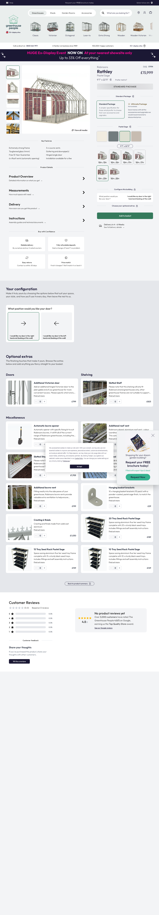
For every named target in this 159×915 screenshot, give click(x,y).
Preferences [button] (66, 461)
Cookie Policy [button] (79, 458)
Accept (79, 466)
